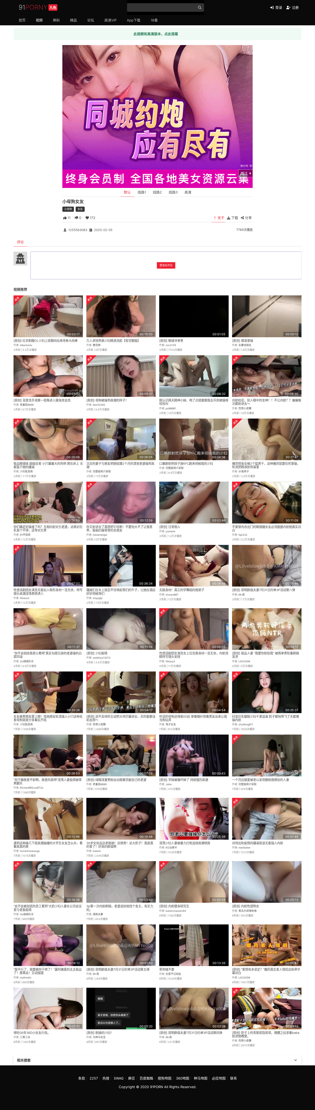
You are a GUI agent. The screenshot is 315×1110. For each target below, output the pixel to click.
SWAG (119, 1078)
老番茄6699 (27, 404)
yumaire (170, 531)
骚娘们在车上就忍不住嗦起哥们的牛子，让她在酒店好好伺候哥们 (120, 591)
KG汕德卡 (171, 847)
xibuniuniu (26, 345)
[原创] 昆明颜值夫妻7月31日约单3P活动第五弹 (117, 969)
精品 (73, 20)
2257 (94, 1078)
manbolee (244, 847)
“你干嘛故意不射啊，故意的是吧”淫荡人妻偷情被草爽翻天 (48, 781)
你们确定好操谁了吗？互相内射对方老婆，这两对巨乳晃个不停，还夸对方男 (48, 528)
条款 (81, 1078)
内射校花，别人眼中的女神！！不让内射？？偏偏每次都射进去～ (266, 401)
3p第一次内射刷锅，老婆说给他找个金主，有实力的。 (119, 907)
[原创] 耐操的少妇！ (99, 1032)
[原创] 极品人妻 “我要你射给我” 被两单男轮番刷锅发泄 (265, 654)
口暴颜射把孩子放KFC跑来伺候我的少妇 (186, 463)
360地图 (182, 1078)
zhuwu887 (172, 594)
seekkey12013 (102, 657)
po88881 (171, 408)
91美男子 (243, 471)
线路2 (157, 192)
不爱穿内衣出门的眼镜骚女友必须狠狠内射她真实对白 (266, 528)
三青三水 (25, 1037)
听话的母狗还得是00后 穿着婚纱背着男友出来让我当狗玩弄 (193, 718)
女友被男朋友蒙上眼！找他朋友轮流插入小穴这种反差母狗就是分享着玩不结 (48, 718)
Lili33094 (244, 661)
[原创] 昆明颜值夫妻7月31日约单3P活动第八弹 (263, 590)
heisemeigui (100, 534)
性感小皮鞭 (244, 408)
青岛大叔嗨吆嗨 (247, 910)
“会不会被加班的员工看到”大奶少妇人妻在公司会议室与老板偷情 (48, 907)
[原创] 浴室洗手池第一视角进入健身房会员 (42, 400)
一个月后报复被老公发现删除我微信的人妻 (260, 780)
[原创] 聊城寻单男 (171, 340)
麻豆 (131, 1078)
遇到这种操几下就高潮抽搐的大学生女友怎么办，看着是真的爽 (48, 844)
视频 (39, 20)
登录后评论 (166, 265)
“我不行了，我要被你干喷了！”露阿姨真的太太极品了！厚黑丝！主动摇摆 (48, 971)
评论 (20, 242)
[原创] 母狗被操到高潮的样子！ (107, 400)
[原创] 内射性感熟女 (245, 906)
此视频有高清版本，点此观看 (156, 34)
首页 (22, 20)
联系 (233, 1078)
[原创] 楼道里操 (242, 340)
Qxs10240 (99, 404)
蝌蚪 (56, 20)
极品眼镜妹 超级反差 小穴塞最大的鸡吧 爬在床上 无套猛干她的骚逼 (48, 465)
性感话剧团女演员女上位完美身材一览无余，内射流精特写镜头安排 (193, 654)
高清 (187, 192)
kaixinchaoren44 (176, 910)
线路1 (142, 192)
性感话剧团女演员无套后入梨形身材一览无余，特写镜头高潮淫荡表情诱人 (48, 591)
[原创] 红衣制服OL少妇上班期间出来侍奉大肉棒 (46, 340)
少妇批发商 (26, 471)
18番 (154, 20)
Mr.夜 (241, 594)
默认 (127, 192)
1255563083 (78, 230)
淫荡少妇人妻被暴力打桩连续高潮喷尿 (184, 843)
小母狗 (68, 209)
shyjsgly (98, 598)
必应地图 (219, 1078)
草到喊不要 (166, 969)
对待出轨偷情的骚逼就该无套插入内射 (257, 843)
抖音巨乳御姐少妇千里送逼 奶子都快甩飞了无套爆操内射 (265, 718)
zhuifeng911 (245, 724)
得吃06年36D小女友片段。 (32, 1032)
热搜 (105, 1078)
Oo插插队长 (27, 661)
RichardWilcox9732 (31, 787)
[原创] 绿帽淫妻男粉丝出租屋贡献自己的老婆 (116, 780)
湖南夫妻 (98, 914)
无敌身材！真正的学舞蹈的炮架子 (181, 590)
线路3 (173, 192)
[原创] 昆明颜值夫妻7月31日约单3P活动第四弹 (190, 1032)
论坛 (90, 20)
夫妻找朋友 (244, 345)
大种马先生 (99, 1037)
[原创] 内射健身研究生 (174, 906)
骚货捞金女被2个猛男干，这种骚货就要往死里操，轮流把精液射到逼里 (266, 465)
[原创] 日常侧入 (169, 527)
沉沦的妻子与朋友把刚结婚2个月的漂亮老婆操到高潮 (120, 465)
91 (37, 7)
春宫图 (96, 345)
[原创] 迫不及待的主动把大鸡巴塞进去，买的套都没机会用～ (120, 718)
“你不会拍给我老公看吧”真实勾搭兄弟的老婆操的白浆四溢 (48, 654)
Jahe (169, 784)
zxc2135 (171, 345)
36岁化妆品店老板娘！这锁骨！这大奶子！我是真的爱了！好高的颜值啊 (119, 844)
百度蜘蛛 (146, 1078)
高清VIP (110, 20)
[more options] (296, 1060)
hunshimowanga (30, 851)
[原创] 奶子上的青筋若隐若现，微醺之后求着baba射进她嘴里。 (265, 1034)
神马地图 (200, 1078)
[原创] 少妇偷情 (96, 653)
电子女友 (171, 724)
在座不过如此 (173, 973)
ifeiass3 (24, 598)
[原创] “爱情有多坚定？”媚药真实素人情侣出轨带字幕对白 (266, 971)
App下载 (133, 20)
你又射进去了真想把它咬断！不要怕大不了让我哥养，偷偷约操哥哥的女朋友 (119, 528)
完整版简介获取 (102, 471)
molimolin (25, 977)
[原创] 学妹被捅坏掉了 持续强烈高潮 (183, 780)
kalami (97, 851)
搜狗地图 (164, 1078)
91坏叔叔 (25, 534)
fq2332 (242, 534)
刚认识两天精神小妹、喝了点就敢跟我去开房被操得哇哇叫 (193, 401)
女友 (80, 209)
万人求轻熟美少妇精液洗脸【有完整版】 (113, 340)
